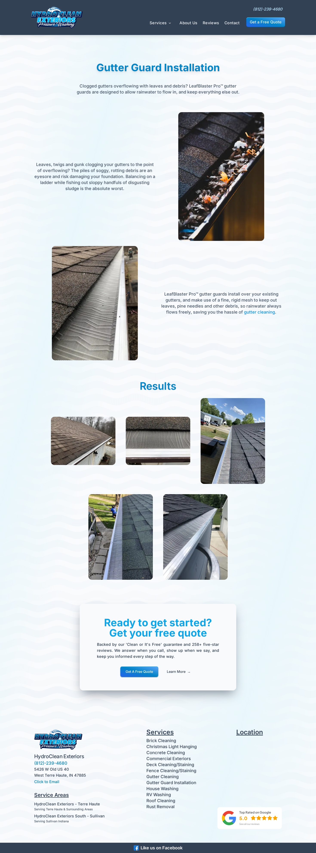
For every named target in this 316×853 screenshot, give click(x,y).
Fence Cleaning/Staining (171, 770)
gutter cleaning (259, 312)
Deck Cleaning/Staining (170, 764)
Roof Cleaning (160, 800)
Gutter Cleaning (162, 776)
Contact (231, 23)
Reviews (211, 23)
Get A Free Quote (139, 671)
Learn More (179, 671)
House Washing (162, 788)
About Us (188, 23)
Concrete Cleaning (165, 752)
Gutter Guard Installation (171, 782)
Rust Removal (160, 806)
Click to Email (46, 781)
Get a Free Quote (266, 22)
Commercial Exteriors (168, 758)
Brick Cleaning (161, 740)
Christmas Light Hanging (171, 746)
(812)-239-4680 (267, 9)
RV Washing (158, 794)
